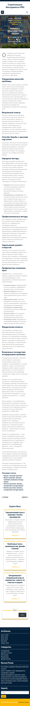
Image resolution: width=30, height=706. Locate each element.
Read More (15, 535)
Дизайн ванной (5, 659)
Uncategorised (5, 651)
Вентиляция (4, 655)
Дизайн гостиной (6, 653)
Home (11, 18)
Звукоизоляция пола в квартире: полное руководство (15, 514)
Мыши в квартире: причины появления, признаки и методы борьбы (13, 480)
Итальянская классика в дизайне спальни (14, 679)
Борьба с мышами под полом (13, 476)
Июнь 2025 (4, 639)
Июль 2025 (4, 637)
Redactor (12, 39)
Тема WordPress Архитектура (15, 702)
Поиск (15, 610)
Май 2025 (4, 641)
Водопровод (5, 657)
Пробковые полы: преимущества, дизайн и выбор (15, 546)
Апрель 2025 (5, 643)
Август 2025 (4, 635)
